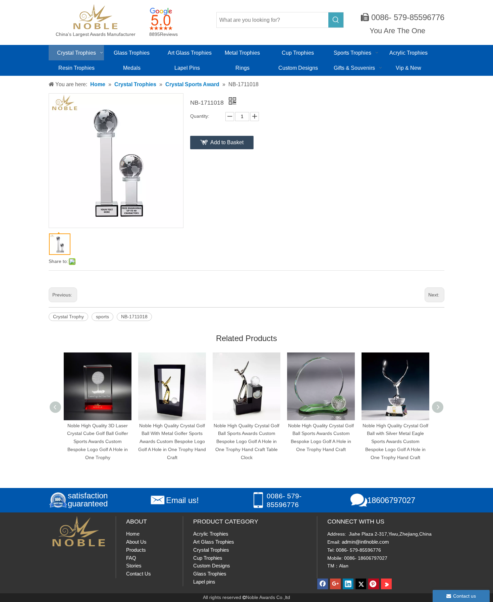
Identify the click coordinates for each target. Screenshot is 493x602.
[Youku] (386, 584)
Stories (134, 565)
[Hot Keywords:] (335, 20)
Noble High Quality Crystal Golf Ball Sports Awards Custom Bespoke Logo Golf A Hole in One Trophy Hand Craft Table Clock (194, 441)
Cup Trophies (207, 558)
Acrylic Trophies (210, 534)
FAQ (131, 558)
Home (133, 534)
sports (102, 316)
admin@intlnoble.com (365, 542)
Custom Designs (211, 565)
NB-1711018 (134, 316)
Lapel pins (204, 582)
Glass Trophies (209, 574)
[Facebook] (322, 584)
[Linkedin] (348, 584)
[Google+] (335, 584)
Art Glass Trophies (213, 542)
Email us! (182, 500)
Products (136, 550)
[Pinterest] (373, 584)
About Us (136, 542)
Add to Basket (226, 142)
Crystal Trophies (211, 550)
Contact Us (138, 574)
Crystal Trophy (68, 316)
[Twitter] (360, 584)
